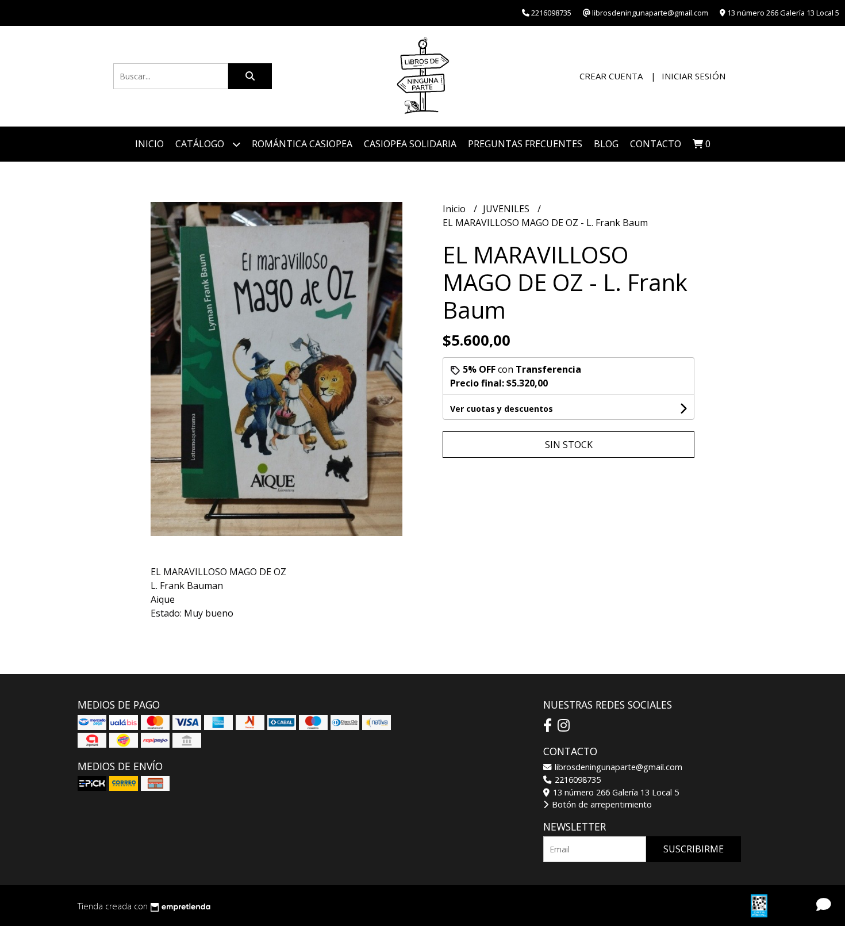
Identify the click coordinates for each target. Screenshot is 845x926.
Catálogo (200, 143)
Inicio (149, 143)
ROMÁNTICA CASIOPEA (302, 143)
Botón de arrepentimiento (601, 804)
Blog (606, 143)
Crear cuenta (611, 76)
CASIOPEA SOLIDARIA (410, 143)
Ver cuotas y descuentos (501, 408)
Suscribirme (693, 849)
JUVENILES (507, 208)
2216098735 (576, 779)
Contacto (655, 143)
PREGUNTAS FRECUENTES (525, 143)
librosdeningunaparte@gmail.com (617, 767)
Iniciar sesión (693, 76)
